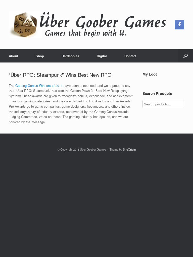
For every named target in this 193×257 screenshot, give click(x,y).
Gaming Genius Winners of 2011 (39, 85)
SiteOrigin (129, 149)
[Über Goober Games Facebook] (179, 24)
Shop (40, 55)
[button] (185, 55)
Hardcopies (70, 55)
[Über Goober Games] (88, 24)
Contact (130, 55)
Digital (102, 55)
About (13, 55)
